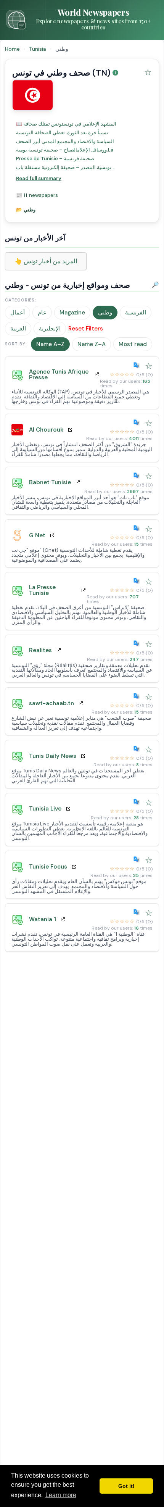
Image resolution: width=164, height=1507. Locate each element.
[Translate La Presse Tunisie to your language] (138, 581)
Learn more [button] (60, 1495)
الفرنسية (135, 312)
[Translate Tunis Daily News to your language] (138, 749)
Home (12, 48)
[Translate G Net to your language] (138, 528)
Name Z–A (91, 344)
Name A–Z (50, 344)
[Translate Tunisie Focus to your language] (138, 859)
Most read (133, 344)
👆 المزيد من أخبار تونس (45, 261)
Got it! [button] (126, 1486)
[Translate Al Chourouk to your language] (138, 422)
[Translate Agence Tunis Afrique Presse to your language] (138, 365)
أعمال (17, 312)
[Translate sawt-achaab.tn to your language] (138, 696)
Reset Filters (85, 328)
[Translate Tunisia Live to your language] (138, 802)
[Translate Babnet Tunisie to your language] (138, 475)
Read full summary (38, 178)
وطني (105, 312)
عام (42, 312)
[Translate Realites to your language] (138, 643)
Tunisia (38, 48)
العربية (18, 328)
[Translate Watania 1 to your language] (138, 912)
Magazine (72, 312)
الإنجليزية (50, 328)
